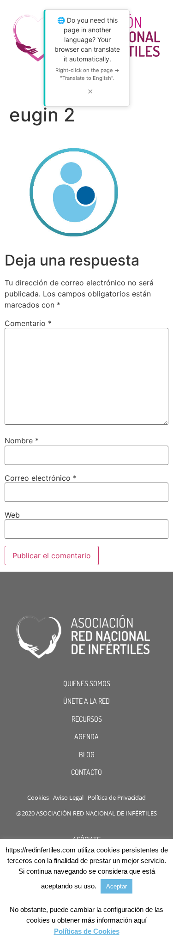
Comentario (28, 323)
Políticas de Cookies (86, 931)
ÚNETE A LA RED (86, 701)
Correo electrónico (41, 478)
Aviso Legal (68, 797)
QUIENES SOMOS (86, 683)
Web (12, 515)
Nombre (22, 440)
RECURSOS (87, 719)
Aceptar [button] (116, 886)
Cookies (38, 797)
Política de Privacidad (117, 797)
